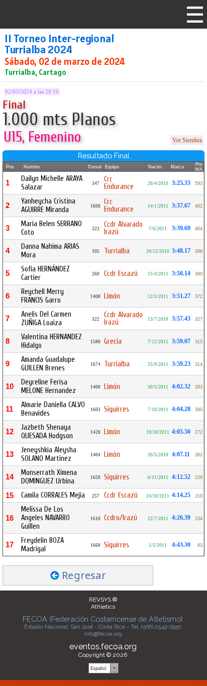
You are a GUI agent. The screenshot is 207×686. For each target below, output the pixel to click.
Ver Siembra (187, 140)
